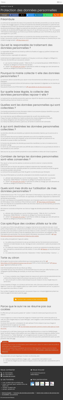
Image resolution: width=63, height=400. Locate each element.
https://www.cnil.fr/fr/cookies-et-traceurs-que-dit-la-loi (16, 263)
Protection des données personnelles (24, 393)
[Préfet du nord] (52, 383)
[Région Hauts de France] (37, 383)
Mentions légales (6, 393)
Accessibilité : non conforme (10, 394)
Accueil (9, 6)
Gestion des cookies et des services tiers (32, 299)
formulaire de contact (19, 66)
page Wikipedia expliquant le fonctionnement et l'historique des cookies (28, 235)
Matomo (45, 249)
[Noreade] (42, 383)
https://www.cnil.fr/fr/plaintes (47, 202)
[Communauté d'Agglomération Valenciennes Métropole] (32, 383)
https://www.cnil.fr (23, 40)
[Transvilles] (47, 383)
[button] (14, 15)
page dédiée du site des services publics (39, 87)
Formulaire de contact (9, 376)
